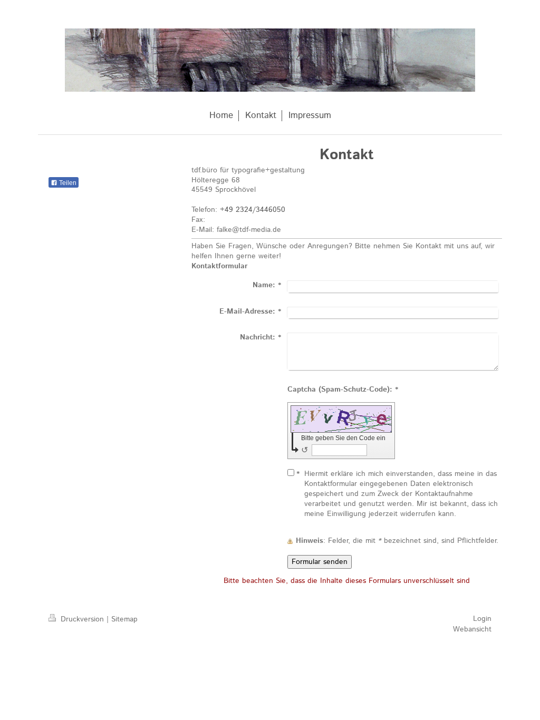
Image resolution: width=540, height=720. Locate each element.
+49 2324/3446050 (252, 210)
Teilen (66, 183)
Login (482, 619)
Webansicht (472, 629)
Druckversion (82, 619)
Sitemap (124, 619)
